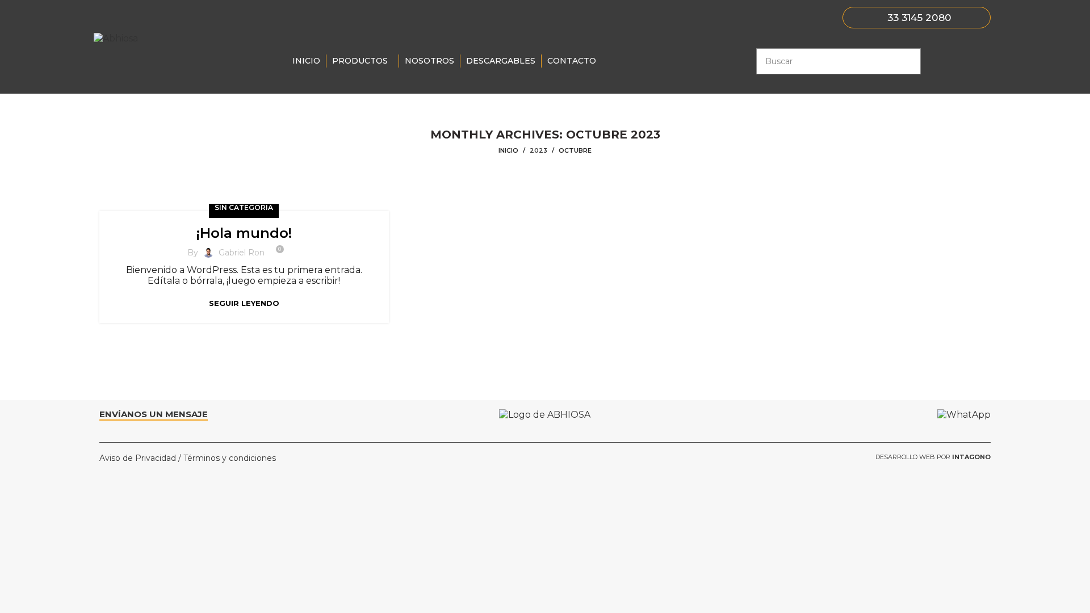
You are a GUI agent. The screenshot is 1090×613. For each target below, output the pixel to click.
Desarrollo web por (933, 457)
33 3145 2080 (919, 17)
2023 (538, 150)
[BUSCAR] (908, 61)
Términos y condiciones (229, 458)
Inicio (508, 150)
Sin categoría (244, 208)
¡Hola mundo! (244, 233)
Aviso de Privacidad (137, 458)
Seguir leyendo (244, 303)
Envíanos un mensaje (153, 414)
